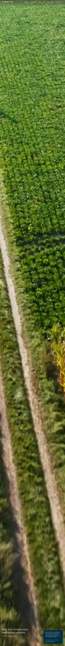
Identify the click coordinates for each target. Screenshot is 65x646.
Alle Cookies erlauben (49, 641)
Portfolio (40, 2)
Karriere (52, 2)
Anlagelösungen (33, 2)
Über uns (26, 2)
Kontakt (58, 2)
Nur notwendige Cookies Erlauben (52, 640)
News (48, 2)
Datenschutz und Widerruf (52, 636)
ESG (44, 2)
